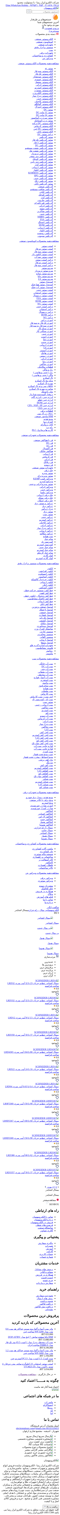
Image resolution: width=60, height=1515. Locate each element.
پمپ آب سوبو (46, 716)
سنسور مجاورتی (45, 634)
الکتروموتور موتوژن (43, 90)
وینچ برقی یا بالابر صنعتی (41, 800)
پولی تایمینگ (47, 391)
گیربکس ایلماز (46, 230)
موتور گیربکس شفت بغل (41, 151)
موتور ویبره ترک (45, 476)
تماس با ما (48, 899)
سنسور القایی (46, 637)
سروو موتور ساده (44, 273)
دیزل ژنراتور (47, 509)
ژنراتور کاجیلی (46, 522)
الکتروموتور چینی (44, 98)
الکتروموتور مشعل (44, 82)
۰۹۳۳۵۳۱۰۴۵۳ (35, 5)
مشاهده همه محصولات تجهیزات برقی (41, 792)
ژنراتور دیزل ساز (45, 528)
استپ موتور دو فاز (44, 249)
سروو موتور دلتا (45, 276)
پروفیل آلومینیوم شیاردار (41, 394)
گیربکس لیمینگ (45, 222)
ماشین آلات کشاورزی (42, 848)
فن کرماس (47, 456)
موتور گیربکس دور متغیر (41, 156)
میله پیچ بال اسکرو (44, 380)
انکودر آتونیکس (46, 587)
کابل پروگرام (47, 424)
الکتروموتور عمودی (43, 79)
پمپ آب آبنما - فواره (43, 677)
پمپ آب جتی (47, 669)
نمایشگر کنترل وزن (43, 629)
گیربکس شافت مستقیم (41, 189)
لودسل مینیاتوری (45, 626)
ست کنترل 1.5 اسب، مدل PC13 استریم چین (31, 1358)
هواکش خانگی (46, 451)
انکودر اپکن (47, 585)
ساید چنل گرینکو (45, 553)
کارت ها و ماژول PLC (42, 430)
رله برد (49, 427)
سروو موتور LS (45, 279)
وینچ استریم (47, 803)
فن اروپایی (48, 454)
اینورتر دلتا (48, 339)
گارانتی (49, 1251)
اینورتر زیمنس (46, 356)
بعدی (49, 1187)
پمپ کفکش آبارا (45, 771)
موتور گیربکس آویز (44, 164)
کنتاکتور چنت (46, 819)
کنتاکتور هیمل (46, 822)
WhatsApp (16, 5)
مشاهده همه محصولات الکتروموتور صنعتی (38, 63)
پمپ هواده (48, 536)
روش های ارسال (45, 1298)
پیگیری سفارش (45, 1243)
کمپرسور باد (47, 542)
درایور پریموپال (46, 312)
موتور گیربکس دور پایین (41, 162)
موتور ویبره (47, 473)
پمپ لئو (49, 713)
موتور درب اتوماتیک (43, 120)
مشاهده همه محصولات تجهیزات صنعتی (40, 435)
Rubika (24, 5)
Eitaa (8, 5)
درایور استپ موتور (44, 260)
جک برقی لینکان (45, 500)
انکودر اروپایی (46, 582)
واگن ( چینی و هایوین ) (42, 375)
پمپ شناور (48, 779)
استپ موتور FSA (45, 298)
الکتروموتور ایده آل (44, 107)
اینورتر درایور (47, 320)
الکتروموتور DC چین (43, 129)
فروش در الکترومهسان (41, 1222)
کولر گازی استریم (44, 558)
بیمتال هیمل (47, 836)
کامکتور (49, 862)
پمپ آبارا (49, 729)
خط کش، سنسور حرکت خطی (38, 590)
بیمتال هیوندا (47, 838)
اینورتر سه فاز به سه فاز (41, 326)
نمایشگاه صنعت (45, 1228)
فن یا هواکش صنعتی (43, 440)
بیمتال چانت (47, 830)
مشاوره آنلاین (46, 1272)
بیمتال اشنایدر (46, 833)
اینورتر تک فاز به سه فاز (41, 323)
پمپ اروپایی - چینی (44, 705)
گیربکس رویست (45, 233)
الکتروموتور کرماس (43, 126)
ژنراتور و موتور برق (44, 503)
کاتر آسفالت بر (46, 859)
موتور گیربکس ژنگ (44, 181)
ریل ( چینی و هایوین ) (43, 372)
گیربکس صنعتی (45, 186)
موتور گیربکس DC (44, 145)
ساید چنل (48, 539)
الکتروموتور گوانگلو (44, 104)
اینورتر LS (48, 347)
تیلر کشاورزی (46, 851)
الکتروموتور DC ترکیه (42, 123)
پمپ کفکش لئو (45, 773)
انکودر (50, 568)
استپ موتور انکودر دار (42, 254)
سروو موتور (47, 268)
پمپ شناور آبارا (45, 784)
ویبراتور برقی (46, 878)
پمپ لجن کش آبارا (44, 738)
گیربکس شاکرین (45, 211)
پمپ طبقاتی (47, 691)
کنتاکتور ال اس (45, 816)
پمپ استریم (47, 710)
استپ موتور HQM (44, 301)
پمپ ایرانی (48, 721)
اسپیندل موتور (46, 282)
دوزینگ (49, 762)
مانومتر (49, 653)
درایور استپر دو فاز (44, 262)
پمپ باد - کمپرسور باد (42, 699)
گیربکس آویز (47, 197)
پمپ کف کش (46, 765)
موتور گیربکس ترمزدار (42, 153)
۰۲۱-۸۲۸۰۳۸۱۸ (51, 5)
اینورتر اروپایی (46, 345)
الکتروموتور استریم (44, 87)
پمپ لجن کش (46, 732)
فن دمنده (48, 465)
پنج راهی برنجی (45, 760)
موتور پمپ (48, 514)
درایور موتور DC (45, 134)
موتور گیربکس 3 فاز (43, 142)
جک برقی (48, 470)
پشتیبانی (49, 1309)
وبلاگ (50, 894)
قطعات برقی (46, 411)
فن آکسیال (48, 448)
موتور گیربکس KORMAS (40, 173)
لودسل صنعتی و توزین (42, 607)
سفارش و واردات (44, 1283)
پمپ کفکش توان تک (43, 776)
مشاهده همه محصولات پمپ (45, 658)
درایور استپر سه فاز (43, 265)
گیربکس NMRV (45, 217)
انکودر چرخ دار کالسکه (42, 579)
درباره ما (49, 902)
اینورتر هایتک (47, 353)
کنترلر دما (48, 422)
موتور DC (48, 109)
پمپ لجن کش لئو (44, 740)
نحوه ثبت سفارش (44, 1295)
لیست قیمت (47, 1277)
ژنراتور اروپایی (46, 531)
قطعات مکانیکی (45, 367)
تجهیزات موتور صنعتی (42, 467)
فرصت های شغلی (44, 1225)
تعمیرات (49, 1246)
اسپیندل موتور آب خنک (42, 287)
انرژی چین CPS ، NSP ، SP (40, 405)
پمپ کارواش (46, 694)
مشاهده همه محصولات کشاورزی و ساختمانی (37, 843)
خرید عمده (48, 1280)
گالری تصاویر (46, 1230)
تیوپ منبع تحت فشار (43, 754)
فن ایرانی (48, 459)
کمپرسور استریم (45, 544)
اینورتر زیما (48, 361)
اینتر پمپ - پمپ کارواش (41, 696)
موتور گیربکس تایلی (43, 184)
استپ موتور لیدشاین (43, 293)
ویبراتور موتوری (45, 881)
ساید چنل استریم (45, 550)
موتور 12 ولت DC (44, 112)
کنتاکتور (49, 811)
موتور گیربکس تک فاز (42, 140)
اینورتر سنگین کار (44, 331)
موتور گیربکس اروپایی (42, 167)
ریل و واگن (48, 369)
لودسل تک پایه (46, 618)
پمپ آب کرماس (45, 718)
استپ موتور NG (45, 304)
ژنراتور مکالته (46, 533)
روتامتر (49, 651)
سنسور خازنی (46, 631)
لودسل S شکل (46, 609)
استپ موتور (47, 246)
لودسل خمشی (46, 612)
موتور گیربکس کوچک (43, 159)
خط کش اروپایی (45, 601)
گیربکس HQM (46, 225)
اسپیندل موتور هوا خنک (42, 284)
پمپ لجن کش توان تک (42, 743)
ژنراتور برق (47, 506)
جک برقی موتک (45, 498)
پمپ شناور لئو (46, 787)
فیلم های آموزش (45, 897)
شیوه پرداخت (46, 1301)
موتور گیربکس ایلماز (43, 170)
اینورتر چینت (47, 342)
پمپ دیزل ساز (46, 724)
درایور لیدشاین (46, 309)
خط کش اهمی (46, 593)
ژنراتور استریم (46, 520)
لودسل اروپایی (46, 640)
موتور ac (49, 68)
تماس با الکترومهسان (42, 1217)
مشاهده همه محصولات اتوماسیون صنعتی (39, 241)
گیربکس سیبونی (45, 236)
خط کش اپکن (46, 604)
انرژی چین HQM (45, 402)
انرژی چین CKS (45, 408)
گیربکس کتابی (46, 192)
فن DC (49, 443)
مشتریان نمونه (46, 886)
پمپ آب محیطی (45, 674)
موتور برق (48, 511)
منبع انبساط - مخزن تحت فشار (38, 757)
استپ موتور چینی (44, 290)
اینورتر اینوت (47, 336)
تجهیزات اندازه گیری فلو (41, 645)
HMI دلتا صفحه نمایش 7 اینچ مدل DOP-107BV (30, 1337)
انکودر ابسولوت (45, 574)
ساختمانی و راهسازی (43, 857)
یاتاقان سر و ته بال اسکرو (40, 386)
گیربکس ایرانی (46, 206)
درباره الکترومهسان (43, 1219)
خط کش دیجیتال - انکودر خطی (38, 596)
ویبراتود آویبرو (46, 481)
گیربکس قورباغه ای (43, 203)
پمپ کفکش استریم (43, 768)
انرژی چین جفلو (45, 400)
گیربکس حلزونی (45, 200)
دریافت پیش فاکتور (44, 1306)
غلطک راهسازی (45, 865)
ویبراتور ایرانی (46, 487)
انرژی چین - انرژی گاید (42, 397)
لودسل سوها (47, 642)
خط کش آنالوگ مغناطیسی (40, 598)
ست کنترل (48, 751)
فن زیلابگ (48, 462)
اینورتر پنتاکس (46, 364)
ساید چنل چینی (46, 547)
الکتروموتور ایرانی (44, 85)
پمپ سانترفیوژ (46, 685)
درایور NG (48, 317)
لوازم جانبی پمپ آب (43, 746)
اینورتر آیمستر (46, 350)
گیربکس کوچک (46, 195)
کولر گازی (48, 555)
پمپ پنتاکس (47, 707)
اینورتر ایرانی (47, 358)
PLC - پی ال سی (45, 413)
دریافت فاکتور (46, 1304)
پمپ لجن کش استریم (42, 735)
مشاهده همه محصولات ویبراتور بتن (42, 873)
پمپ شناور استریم (44, 782)
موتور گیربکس (46, 137)
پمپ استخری (46, 680)
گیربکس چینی (46, 214)
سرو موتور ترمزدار (44, 271)
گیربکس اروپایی (45, 228)
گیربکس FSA (46, 219)
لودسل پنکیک (46, 623)
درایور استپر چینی (44, 306)
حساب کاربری (46, 1254)
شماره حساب (46, 1257)
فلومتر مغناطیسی (44, 648)
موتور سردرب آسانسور (42, 118)
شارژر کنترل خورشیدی (42, 808)
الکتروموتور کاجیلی (44, 101)
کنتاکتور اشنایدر (45, 814)
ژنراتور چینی (47, 517)
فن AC (49, 445)
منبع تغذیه (48, 419)
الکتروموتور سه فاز (43, 71)
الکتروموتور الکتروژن (42, 93)
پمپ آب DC (47, 666)
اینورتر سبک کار (45, 328)
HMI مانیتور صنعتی (43, 416)
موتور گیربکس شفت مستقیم (39, 148)
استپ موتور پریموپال (43, 295)
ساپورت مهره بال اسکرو (41, 389)
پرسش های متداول (44, 1269)
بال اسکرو (48, 378)
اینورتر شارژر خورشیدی (41, 805)
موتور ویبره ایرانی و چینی (41, 484)
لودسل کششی (46, 620)
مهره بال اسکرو (45, 383)
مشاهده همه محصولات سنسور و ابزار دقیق (38, 563)
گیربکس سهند (46, 208)
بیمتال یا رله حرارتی (43, 827)
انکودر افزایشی (45, 571)
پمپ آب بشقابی (45, 672)
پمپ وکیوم (48, 683)
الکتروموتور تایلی (45, 131)
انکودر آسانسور (45, 576)
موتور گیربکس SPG (43, 175)
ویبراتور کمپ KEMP (43, 478)
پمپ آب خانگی (46, 663)
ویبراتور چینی (46, 489)
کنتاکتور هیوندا (46, 825)
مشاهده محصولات (27, 1374)
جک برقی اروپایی (45, 495)
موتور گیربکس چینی (43, 178)
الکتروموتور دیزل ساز (42, 96)
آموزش (49, 1248)
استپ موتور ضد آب (43, 257)
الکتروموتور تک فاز (44, 74)
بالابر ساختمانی (46, 868)
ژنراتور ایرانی (46, 525)
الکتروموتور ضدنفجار (43, 76)
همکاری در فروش (44, 891)
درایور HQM (47, 315)
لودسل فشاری (46, 615)
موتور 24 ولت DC (44, 115)
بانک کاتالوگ (47, 888)
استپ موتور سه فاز (43, 251)
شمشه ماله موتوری (43, 854)
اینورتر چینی (47, 334)
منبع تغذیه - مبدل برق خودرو (39, 797)
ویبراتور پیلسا (46, 492)
